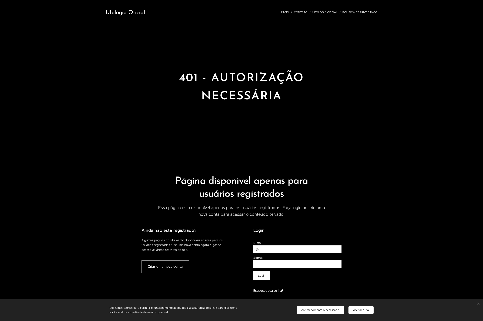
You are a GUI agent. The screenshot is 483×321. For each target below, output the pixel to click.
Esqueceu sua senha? (268, 290)
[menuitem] (286, 12)
